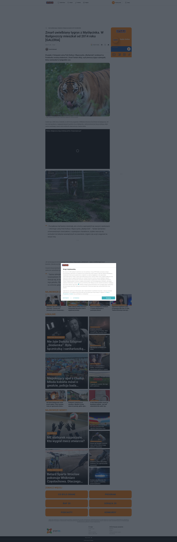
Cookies (71, 293)
